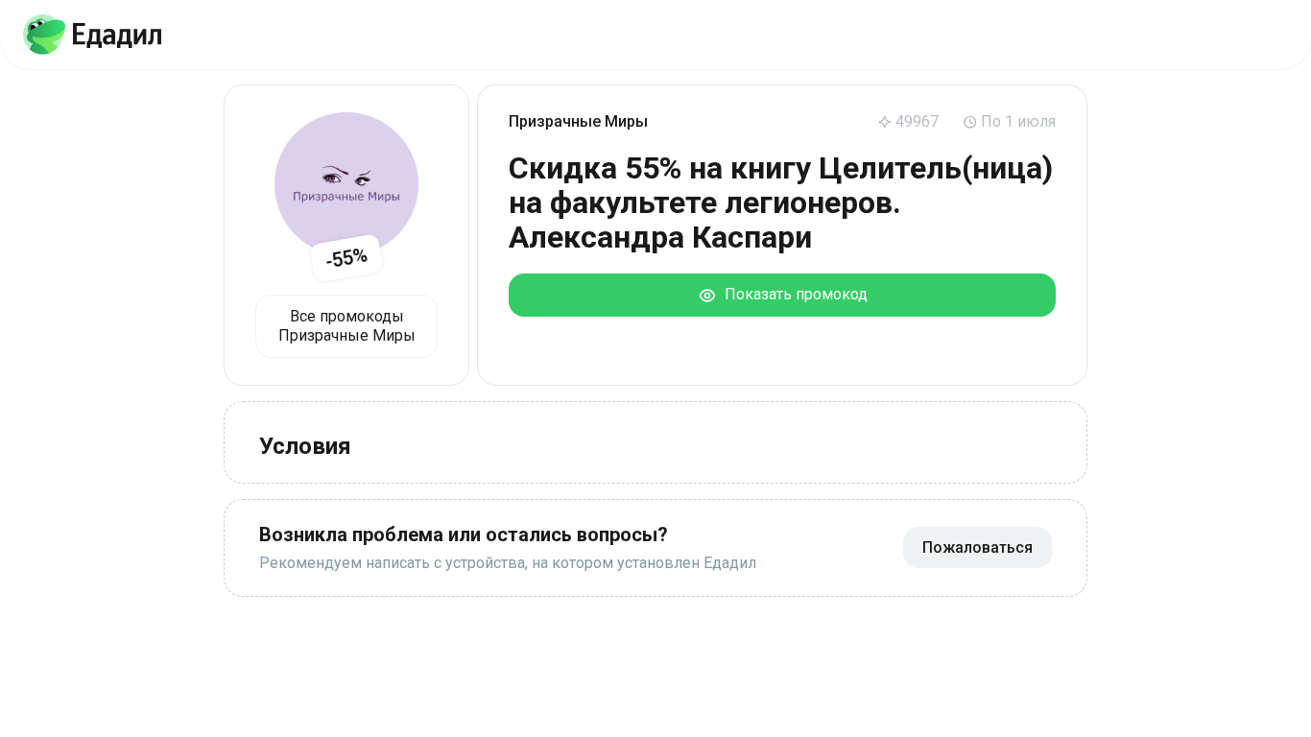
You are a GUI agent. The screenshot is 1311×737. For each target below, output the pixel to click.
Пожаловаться (977, 547)
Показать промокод (792, 294)
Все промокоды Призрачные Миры (347, 326)
